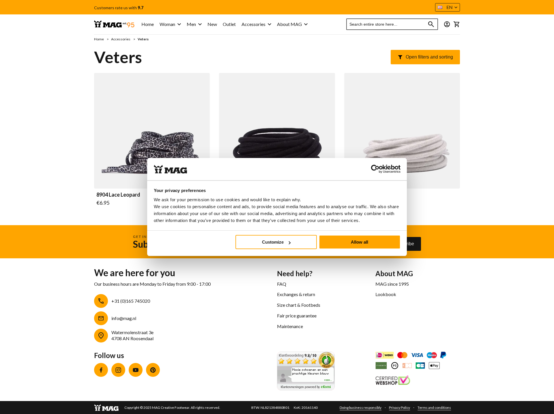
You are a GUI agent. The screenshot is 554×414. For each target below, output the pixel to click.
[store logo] (114, 24)
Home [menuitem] (147, 24)
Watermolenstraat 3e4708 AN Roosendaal (132, 335)
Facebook (101, 370)
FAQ (281, 284)
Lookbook (385, 294)
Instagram (118, 370)
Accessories (121, 39)
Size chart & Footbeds (298, 305)
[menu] (206, 24)
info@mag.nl (123, 318)
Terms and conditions (434, 407)
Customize (273, 242)
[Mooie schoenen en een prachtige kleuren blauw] (306, 388)
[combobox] (392, 24)
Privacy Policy (399, 407)
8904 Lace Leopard (118, 195)
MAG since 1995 (392, 284)
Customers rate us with (118, 8)
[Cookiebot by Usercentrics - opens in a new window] (375, 169)
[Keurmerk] (392, 380)
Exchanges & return (296, 294)
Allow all (359, 242)
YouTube (136, 370)
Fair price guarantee (297, 315)
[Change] (446, 24)
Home (99, 39)
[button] (447, 7)
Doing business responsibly (360, 407)
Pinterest (153, 370)
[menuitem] (170, 24)
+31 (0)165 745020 (130, 301)
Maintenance (290, 326)
